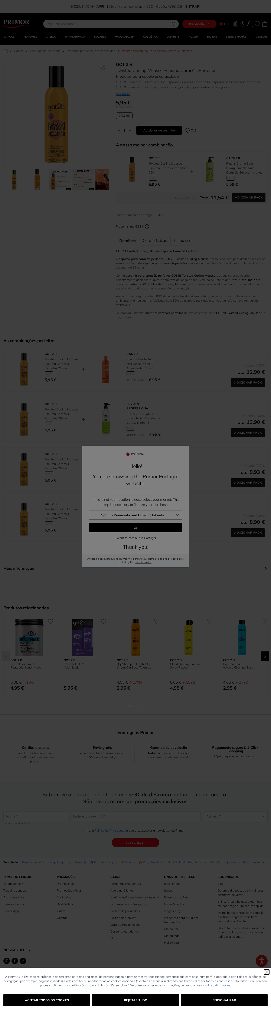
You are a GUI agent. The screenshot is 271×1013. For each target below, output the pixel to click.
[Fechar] (266, 972)
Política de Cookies (217, 985)
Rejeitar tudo (135, 1000)
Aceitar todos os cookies (47, 1000)
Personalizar (224, 1000)
